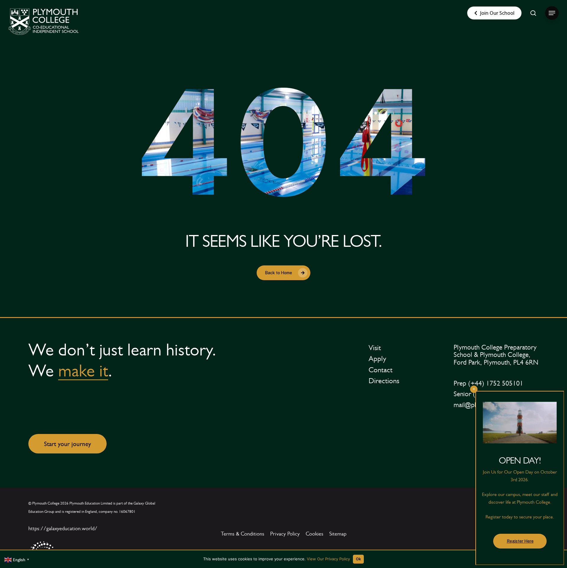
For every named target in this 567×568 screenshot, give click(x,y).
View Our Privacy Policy (328, 558)
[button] (552, 13)
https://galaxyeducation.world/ (62, 528)
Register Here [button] (520, 541)
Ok (358, 558)
